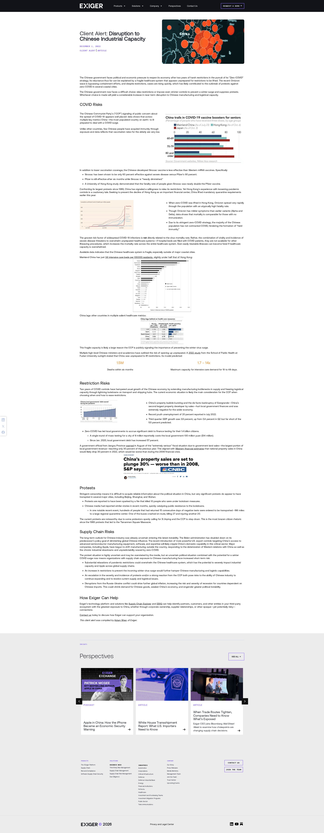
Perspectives (175, 6)
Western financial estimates (189, 448)
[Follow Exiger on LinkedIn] (232, 824)
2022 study (194, 352)
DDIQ (159, 603)
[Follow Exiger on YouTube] (237, 824)
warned (130, 445)
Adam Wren (120, 620)
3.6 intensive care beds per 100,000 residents (129, 257)
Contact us (85, 615)
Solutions (136, 6)
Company (154, 6)
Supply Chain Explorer (140, 603)
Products (118, 6)
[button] (3, 420)
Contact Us (192, 6)
